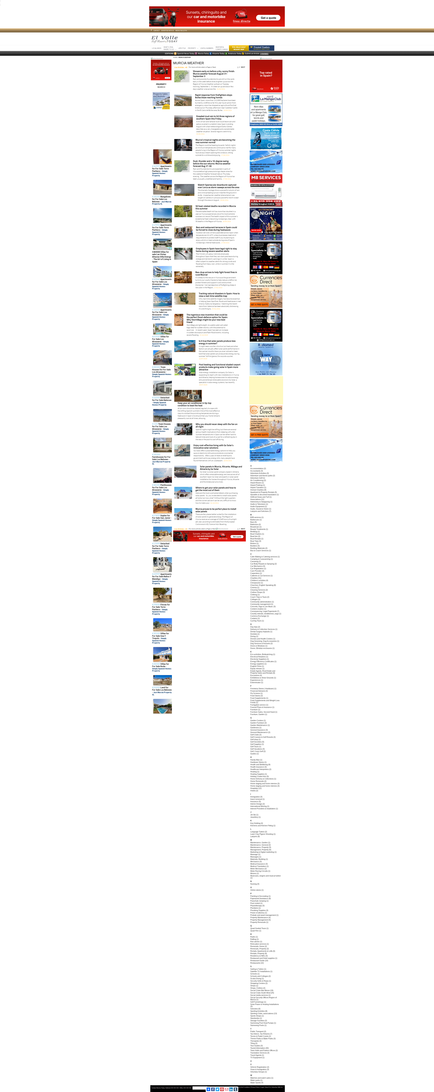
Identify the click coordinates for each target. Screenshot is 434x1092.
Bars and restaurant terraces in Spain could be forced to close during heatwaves (216, 228)
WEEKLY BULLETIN (181, 31)
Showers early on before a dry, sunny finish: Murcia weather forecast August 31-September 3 (214, 74)
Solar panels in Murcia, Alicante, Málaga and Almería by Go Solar (221, 468)
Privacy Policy (255, 1087)
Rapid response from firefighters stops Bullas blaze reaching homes (213, 96)
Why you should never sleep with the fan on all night (216, 425)
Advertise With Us (277, 1087)
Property (192, 48)
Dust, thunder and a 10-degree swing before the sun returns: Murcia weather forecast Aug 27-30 (211, 164)
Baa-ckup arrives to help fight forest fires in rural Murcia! (216, 273)
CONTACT (156, 31)
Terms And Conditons (243, 1087)
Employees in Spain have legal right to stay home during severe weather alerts (216, 250)
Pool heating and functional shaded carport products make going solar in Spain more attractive (219, 367)
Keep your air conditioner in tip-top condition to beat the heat (194, 404)
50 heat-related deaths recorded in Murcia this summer (216, 207)
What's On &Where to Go (169, 48)
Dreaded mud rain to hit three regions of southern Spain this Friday (215, 117)
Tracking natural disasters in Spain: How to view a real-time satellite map (219, 295)
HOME (175, 57)
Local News (156, 48)
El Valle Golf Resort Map (239, 48)
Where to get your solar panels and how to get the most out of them (216, 489)
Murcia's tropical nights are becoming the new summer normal (215, 141)
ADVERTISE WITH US (167, 31)
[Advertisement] (266, 390)
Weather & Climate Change (222, 48)
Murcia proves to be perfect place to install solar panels (216, 510)
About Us (268, 1087)
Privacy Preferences (200, 1088)
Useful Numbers (206, 48)
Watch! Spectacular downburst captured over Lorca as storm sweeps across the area (218, 186)
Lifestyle (182, 48)
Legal (262, 1087)
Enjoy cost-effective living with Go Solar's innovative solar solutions (213, 446)
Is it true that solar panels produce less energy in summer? (217, 342)
